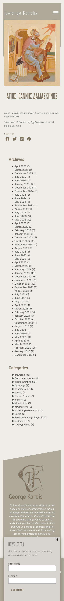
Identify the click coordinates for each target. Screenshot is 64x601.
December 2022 (24, 237)
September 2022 (24, 244)
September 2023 (24, 205)
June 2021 (20, 297)
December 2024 (24, 187)
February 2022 (23, 269)
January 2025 (22, 184)
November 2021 (24, 280)
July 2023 (20, 212)
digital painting (25, 381)
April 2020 (20, 340)
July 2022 (20, 251)
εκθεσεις (22, 420)
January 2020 (22, 351)
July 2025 (20, 176)
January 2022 (22, 273)
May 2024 (20, 201)
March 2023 (21, 226)
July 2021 (20, 294)
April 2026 (20, 166)
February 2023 (23, 230)
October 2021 (22, 283)
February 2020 (23, 347)
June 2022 (21, 255)
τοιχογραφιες (24, 424)
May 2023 (20, 219)
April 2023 (20, 223)
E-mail (12, 575)
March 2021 (21, 308)
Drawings (22, 385)
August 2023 (22, 208)
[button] (7, 139)
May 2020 (20, 337)
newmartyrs (23, 406)
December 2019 (23, 354)
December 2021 (23, 276)
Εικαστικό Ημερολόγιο (31, 417)
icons (20, 399)
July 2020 (20, 329)
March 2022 (21, 265)
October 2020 (23, 319)
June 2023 (21, 216)
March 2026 (21, 169)
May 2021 (20, 301)
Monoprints (23, 403)
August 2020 (22, 326)
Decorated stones (27, 378)
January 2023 (22, 233)
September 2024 (24, 191)
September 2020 (24, 322)
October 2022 (23, 240)
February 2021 (23, 312)
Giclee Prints (24, 396)
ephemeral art (24, 388)
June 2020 (21, 333)
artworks (22, 374)
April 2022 (20, 262)
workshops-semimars (29, 410)
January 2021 (22, 315)
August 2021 (22, 290)
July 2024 (20, 194)
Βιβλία (20, 413)
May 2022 (20, 258)
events (20, 392)
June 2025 (21, 180)
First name (14, 563)
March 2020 (21, 344)
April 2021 (20, 305)
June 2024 (21, 198)
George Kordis (21, 12)
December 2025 (24, 173)
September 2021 (24, 287)
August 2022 (22, 248)
